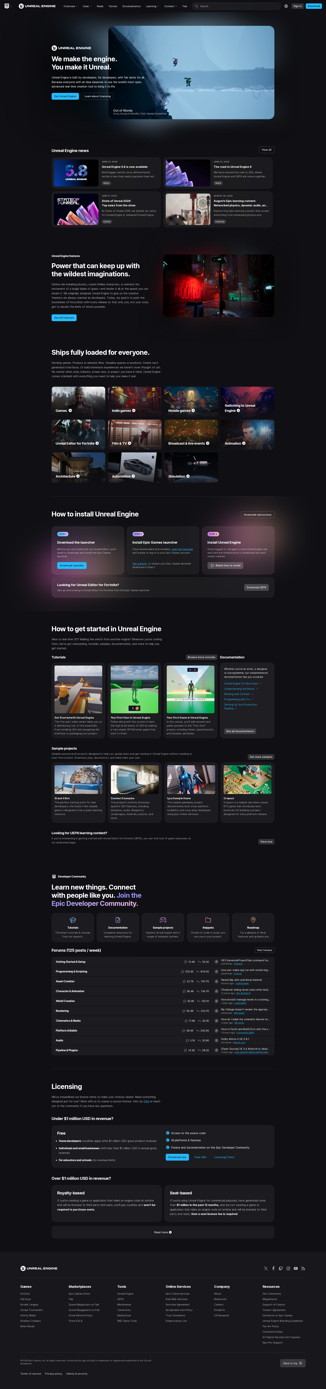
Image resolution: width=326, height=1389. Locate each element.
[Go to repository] (208, 927)
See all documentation (240, 731)
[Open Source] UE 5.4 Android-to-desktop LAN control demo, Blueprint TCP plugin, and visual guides (245, 1048)
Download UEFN (256, 587)
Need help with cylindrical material (241, 979)
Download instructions (257, 514)
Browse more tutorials (201, 657)
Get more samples (261, 756)
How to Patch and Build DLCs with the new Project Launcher (245, 1029)
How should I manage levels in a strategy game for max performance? (245, 999)
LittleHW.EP (240, 1003)
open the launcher (182, 549)
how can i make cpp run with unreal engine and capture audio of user (245, 970)
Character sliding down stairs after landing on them (245, 989)
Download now (177, 1157)
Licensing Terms (224, 1157)
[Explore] (73, 927)
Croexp (238, 973)
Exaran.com (239, 1042)
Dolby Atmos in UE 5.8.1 (235, 1038)
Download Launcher (72, 565)
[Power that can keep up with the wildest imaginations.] (163, 287)
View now (266, 841)
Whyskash (239, 1013)
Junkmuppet (242, 983)
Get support (139, 563)
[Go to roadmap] (253, 927)
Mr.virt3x (239, 1022)
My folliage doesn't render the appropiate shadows (245, 1009)
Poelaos (238, 963)
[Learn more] (118, 927)
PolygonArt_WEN (245, 1032)
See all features (64, 317)
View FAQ (200, 1157)
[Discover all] (163, 927)
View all (266, 149)
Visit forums (264, 950)
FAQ (146, 1101)
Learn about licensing (98, 96)
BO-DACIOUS (243, 993)
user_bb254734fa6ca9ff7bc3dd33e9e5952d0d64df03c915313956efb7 (252, 1052)
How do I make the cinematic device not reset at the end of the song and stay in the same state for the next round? (245, 1019)
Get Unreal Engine (65, 96)
